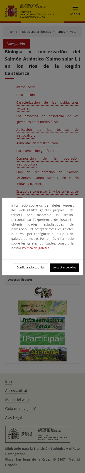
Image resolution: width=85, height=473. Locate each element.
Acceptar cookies (64, 267)
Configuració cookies (31, 267)
